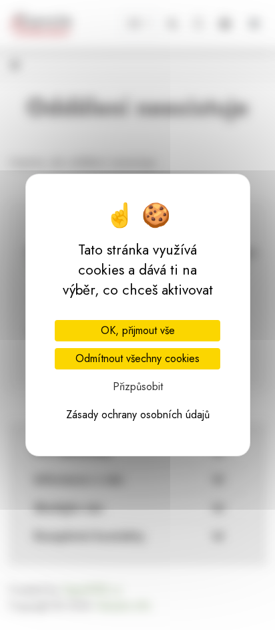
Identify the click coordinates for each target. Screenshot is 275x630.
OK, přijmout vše (138, 330)
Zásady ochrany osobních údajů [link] (138, 414)
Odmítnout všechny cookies (137, 358)
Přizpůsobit (138, 386)
